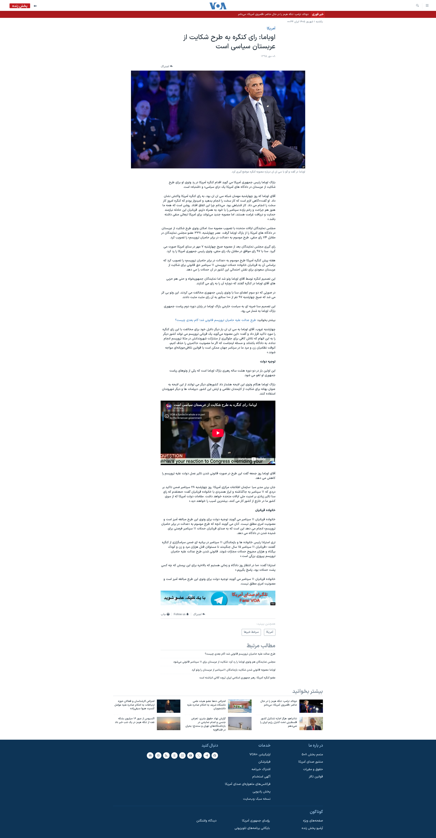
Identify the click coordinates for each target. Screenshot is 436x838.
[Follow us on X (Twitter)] (198, 755)
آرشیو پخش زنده (312, 828)
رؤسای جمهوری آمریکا (256, 820)
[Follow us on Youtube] (190, 755)
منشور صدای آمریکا (310, 762)
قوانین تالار (316, 776)
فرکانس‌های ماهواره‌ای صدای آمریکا (247, 784)
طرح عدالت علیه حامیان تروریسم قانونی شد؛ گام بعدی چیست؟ (215, 320)
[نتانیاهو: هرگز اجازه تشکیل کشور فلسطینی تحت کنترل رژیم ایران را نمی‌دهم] (311, 723)
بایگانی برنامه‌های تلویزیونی (252, 828)
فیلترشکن (264, 762)
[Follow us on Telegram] (206, 755)
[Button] (167, 66)
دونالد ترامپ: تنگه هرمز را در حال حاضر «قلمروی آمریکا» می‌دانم (273, 14)
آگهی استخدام (261, 776)
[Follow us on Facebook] (215, 755)
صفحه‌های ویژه (313, 820)
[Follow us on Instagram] (182, 755)
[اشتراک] (150, 755)
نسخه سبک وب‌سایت (256, 799)
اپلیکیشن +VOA (260, 754)
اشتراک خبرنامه (261, 769)
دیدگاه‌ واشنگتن (206, 820)
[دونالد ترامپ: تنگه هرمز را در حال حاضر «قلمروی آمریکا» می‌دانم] (311, 706)
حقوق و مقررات (313, 769)
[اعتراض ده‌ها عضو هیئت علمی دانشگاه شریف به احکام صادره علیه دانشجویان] (240, 706)
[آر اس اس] (166, 755)
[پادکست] (158, 755)
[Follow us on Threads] (174, 755)
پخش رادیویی (261, 791)
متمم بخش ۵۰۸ (312, 754)
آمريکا (271, 28)
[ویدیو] (35, 6)
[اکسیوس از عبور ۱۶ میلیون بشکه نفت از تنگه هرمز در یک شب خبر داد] (168, 723)
